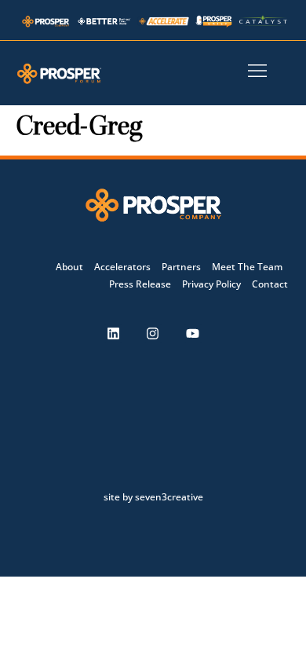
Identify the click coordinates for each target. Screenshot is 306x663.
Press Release (140, 284)
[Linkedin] (113, 333)
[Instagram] (153, 333)
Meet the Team (247, 266)
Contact (270, 284)
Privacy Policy (211, 284)
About (69, 266)
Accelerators (122, 266)
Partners (181, 266)
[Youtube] (193, 333)
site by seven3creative (153, 497)
